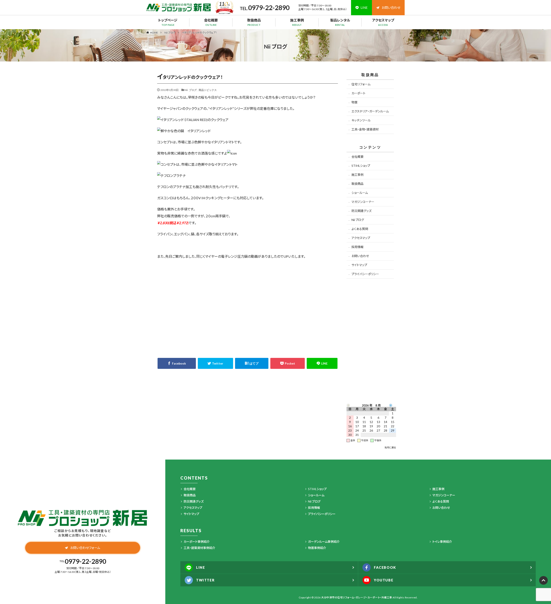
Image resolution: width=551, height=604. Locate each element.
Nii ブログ (169, 32)
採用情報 (357, 247)
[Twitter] (215, 363)
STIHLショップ (360, 165)
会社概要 (211, 22)
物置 (354, 102)
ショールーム (359, 193)
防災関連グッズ (361, 211)
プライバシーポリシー (365, 274)
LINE (200, 567)
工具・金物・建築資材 (365, 129)
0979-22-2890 (268, 7)
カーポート (358, 93)
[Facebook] (176, 363)
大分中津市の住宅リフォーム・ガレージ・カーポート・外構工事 (356, 597)
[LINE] (322, 363)
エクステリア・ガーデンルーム (370, 111)
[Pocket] (287, 363)
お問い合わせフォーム (85, 548)
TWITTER (205, 580)
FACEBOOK (385, 567)
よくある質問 (359, 229)
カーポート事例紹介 (197, 541)
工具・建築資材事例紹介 (199, 548)
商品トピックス (208, 90)
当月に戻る (390, 447)
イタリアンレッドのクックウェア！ (199, 32)
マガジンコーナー (362, 202)
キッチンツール (361, 120)
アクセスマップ (383, 22)
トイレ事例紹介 (442, 541)
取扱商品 (254, 22)
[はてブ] (252, 363)
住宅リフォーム (360, 84)
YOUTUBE (383, 580)
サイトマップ (359, 265)
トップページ (167, 22)
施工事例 (297, 22)
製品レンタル (340, 22)
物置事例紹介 (317, 548)
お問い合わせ (391, 7)
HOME (154, 32)
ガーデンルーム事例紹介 (324, 541)
